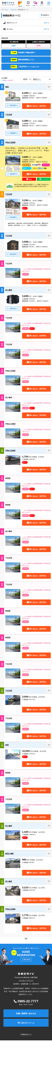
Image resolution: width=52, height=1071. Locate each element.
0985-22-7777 (28, 1001)
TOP (2, 9)
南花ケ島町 (9, 854)
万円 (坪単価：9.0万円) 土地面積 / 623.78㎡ (33, 457)
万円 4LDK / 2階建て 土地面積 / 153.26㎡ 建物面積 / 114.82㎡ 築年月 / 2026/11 (35, 298)
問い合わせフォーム (26, 1023)
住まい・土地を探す (11, 9)
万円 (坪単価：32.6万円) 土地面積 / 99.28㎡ (33, 860)
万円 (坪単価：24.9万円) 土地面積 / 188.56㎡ (34, 833)
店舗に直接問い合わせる (26, 1013)
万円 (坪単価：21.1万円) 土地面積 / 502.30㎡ (34, 888)
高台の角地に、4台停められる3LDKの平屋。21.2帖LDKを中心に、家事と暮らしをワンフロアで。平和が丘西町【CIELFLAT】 (27, 150)
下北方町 (8, 115)
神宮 (7, 87)
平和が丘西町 (10, 142)
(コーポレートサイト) (26, 980)
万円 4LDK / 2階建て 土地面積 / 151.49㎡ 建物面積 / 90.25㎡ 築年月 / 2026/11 (35, 243)
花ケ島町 (8, 290)
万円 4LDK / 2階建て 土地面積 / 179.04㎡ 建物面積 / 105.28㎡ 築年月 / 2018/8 (35, 202)
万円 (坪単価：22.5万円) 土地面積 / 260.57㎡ (34, 916)
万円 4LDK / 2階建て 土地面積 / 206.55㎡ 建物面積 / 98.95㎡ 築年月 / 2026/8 (34, 95)
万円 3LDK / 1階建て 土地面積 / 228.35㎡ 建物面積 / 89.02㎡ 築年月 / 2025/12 (35, 159)
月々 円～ (13, 105)
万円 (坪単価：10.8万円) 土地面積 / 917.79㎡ (34, 697)
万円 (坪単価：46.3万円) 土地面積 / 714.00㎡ (35, 752)
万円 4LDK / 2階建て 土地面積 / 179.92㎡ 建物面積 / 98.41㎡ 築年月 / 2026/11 (35, 123)
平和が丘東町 (10, 451)
